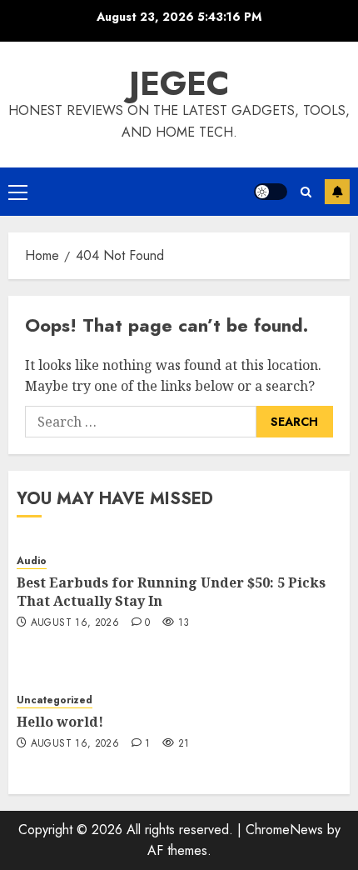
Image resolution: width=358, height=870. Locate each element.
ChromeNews (284, 829)
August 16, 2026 (75, 623)
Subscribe (337, 191)
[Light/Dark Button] (270, 191)
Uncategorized (54, 700)
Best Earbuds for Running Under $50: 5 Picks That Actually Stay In (171, 591)
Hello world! (60, 721)
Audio (32, 561)
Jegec (179, 83)
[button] (17, 191)
